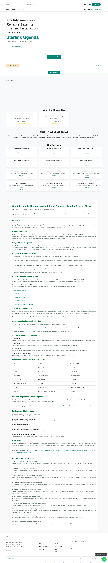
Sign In (56, 541)
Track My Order (58, 546)
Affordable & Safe (16, 46)
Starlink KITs (21, 9)
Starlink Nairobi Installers (20, 300)
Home (8, 9)
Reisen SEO (17, 293)
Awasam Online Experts (87, 558)
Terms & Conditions (43, 546)
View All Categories (54, 56)
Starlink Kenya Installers (20, 290)
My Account (96, 4)
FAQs (40, 543)
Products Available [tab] (13, 65)
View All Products (54, 72)
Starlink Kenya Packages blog (24, 452)
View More (98, 65)
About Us (41, 541)
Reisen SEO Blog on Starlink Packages (23, 304)
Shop (13, 9)
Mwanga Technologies (19, 297)
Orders (56, 551)
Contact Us (41, 549)
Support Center (42, 551)
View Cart (57, 543)
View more (21, 154)
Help (56, 549)
